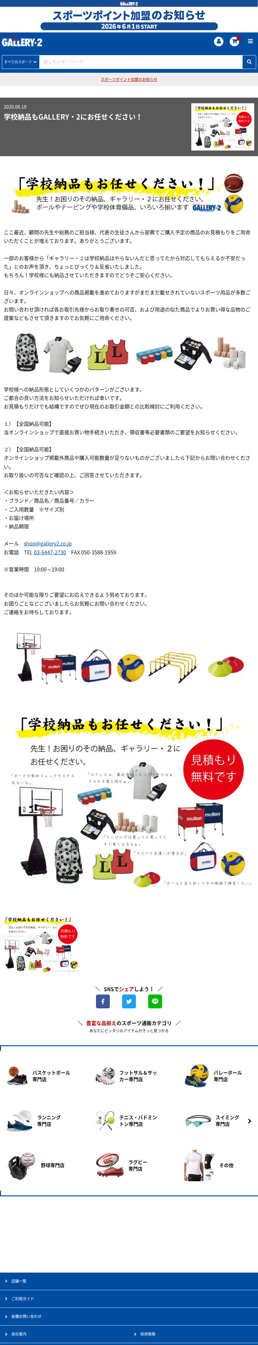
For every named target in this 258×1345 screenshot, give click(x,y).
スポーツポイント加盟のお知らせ (129, 79)
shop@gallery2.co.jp (48, 543)
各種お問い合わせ (26, 1316)
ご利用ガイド (22, 1299)
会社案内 (18, 1334)
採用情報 (147, 1334)
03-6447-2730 (50, 552)
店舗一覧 (18, 1281)
